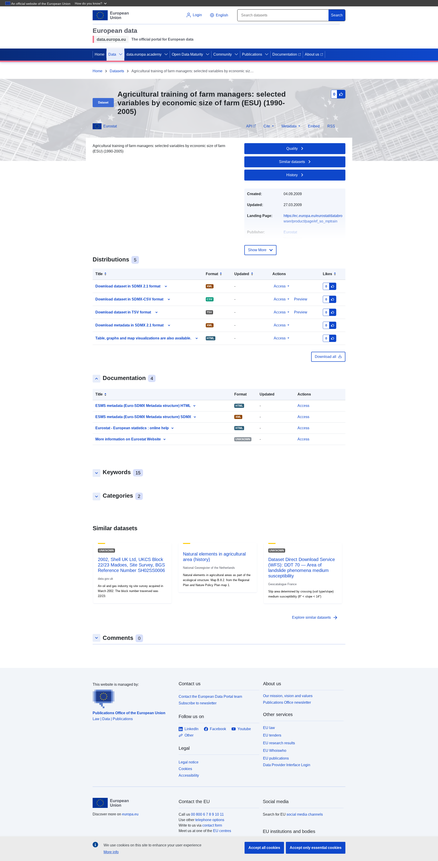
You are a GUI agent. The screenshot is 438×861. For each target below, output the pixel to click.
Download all (325, 357)
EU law (269, 728)
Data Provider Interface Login (286, 765)
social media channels (305, 814)
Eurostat (110, 126)
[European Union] (133, 803)
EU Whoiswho (274, 750)
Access (280, 286)
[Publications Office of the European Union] (133, 697)
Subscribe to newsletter (197, 703)
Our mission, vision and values (288, 696)
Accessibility (189, 775)
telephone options (209, 820)
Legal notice (188, 762)
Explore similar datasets (315, 617)
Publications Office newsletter (287, 702)
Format (212, 274)
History (292, 175)
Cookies (185, 769)
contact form (212, 825)
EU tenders (272, 735)
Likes (327, 274)
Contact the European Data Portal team (210, 696)
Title (99, 274)
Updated (241, 274)
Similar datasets (292, 162)
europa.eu (130, 814)
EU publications (276, 758)
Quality (292, 148)
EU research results (279, 743)
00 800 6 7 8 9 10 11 (207, 814)
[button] (91, 3)
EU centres (222, 831)
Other (189, 735)
